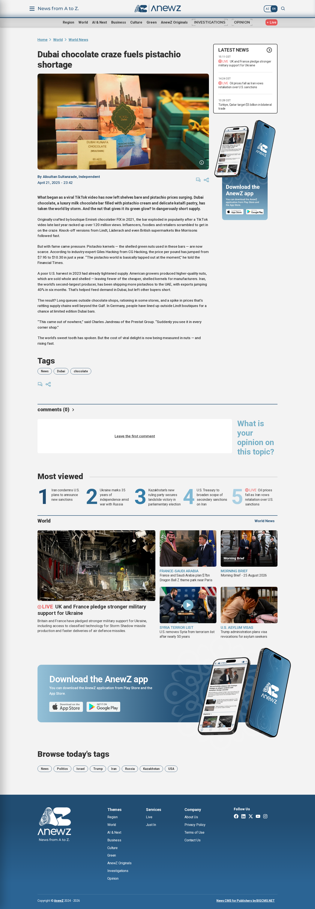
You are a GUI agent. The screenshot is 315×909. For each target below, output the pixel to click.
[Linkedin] (243, 817)
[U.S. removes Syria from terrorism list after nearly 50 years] (188, 605)
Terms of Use (194, 832)
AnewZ (58, 900)
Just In (151, 825)
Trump (98, 768)
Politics (62, 768)
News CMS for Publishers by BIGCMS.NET (245, 900)
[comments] (198, 179)
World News (78, 39)
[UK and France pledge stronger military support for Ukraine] (96, 565)
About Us (191, 817)
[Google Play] (256, 212)
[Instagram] (265, 817)
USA (171, 768)
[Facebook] (236, 817)
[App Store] (235, 212)
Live (149, 817)
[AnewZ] (54, 824)
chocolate (81, 371)
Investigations (209, 22)
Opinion (242, 22)
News (44, 371)
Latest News (233, 50)
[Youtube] (258, 817)
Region (68, 22)
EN (274, 8)
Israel (80, 768)
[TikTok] (272, 817)
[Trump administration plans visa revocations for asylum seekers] (249, 605)
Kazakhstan (151, 768)
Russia (130, 768)
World (83, 22)
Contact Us (192, 840)
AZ (267, 8)
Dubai (61, 371)
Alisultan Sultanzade (60, 176)
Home (42, 39)
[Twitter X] (250, 817)
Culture (136, 22)
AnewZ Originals (174, 22)
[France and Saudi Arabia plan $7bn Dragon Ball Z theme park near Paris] (188, 548)
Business (118, 22)
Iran (114, 768)
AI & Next (99, 22)
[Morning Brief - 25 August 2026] (249, 548)
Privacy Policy (195, 825)
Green (152, 22)
